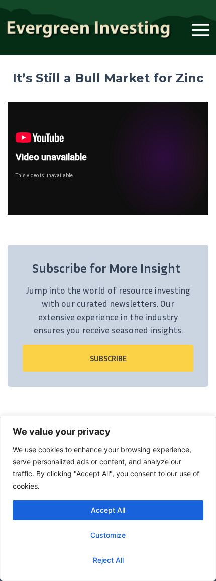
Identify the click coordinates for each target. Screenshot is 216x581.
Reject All (108, 560)
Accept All (108, 510)
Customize (108, 535)
